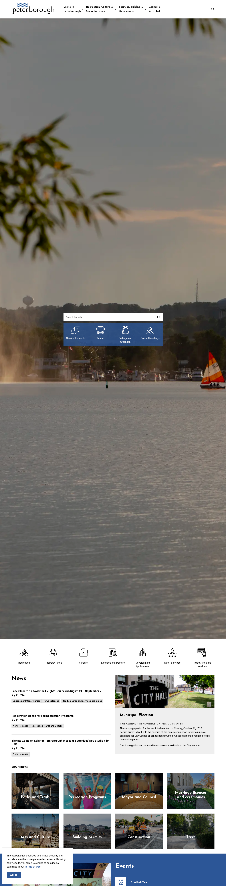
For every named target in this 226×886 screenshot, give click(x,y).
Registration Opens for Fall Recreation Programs (42, 715)
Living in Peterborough (72, 9)
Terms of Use (32, 866)
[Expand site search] (212, 9)
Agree (14, 874)
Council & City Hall (155, 9)
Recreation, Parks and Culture (47, 726)
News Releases (51, 701)
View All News (20, 766)
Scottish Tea (139, 882)
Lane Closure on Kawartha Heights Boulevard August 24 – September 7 (56, 691)
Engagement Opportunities (26, 701)
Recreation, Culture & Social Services (99, 9)
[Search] (159, 317)
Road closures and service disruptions (82, 701)
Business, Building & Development (131, 9)
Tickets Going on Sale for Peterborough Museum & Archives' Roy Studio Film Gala (60, 742)
